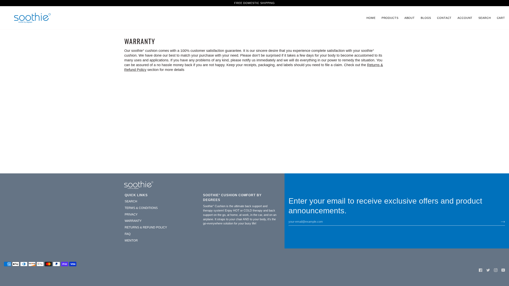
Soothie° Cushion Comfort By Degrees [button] (232, 197)
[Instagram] (495, 270)
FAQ (128, 234)
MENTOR (131, 240)
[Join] (499, 221)
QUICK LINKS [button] (136, 195)
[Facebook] (480, 270)
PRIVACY (131, 214)
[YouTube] (503, 270)
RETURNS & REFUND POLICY (146, 227)
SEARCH (131, 201)
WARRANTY (133, 220)
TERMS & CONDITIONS (141, 208)
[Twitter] (488, 270)
